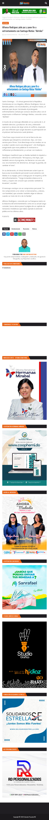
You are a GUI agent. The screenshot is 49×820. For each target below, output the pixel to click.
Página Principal (7, 17)
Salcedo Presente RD (30, 817)
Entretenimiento (16, 229)
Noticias (16, 17)
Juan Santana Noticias (10, 34)
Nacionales (26, 229)
